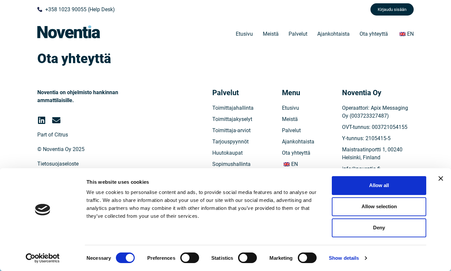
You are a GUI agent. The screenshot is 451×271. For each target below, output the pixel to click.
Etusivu (244, 34)
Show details (344, 258)
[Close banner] (440, 178)
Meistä (271, 34)
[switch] (189, 257)
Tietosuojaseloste (58, 164)
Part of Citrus (52, 135)
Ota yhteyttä (374, 34)
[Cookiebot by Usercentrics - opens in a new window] (43, 258)
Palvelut (298, 34)
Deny (379, 227)
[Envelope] (56, 120)
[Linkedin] (41, 120)
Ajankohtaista (333, 34)
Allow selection (379, 206)
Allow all (379, 185)
